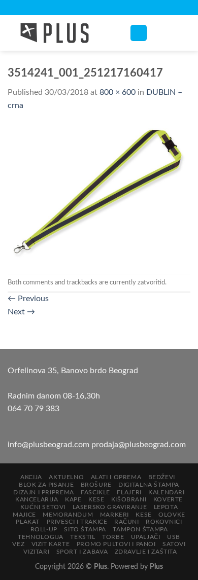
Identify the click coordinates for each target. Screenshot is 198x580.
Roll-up (43, 529)
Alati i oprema (116, 477)
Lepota (166, 507)
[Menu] (138, 33)
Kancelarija (36, 499)
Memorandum (68, 515)
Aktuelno (66, 477)
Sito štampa (85, 529)
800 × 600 (118, 92)
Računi (126, 522)
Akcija (31, 477)
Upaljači (145, 537)
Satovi (174, 544)
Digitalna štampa (148, 485)
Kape (73, 499)
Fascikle (95, 492)
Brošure (96, 485)
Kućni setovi (42, 507)
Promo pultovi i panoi (116, 544)
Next (21, 312)
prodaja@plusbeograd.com (138, 445)
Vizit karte (50, 544)
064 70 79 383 (33, 409)
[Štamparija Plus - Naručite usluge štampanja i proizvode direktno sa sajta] (61, 33)
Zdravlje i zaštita (146, 552)
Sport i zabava (82, 552)
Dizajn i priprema (43, 492)
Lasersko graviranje (110, 507)
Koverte (168, 499)
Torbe (113, 537)
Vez (18, 544)
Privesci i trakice (77, 522)
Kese (96, 499)
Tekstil (82, 537)
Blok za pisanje (46, 485)
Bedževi (161, 477)
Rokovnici (164, 522)
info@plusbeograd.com (49, 445)
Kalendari (166, 492)
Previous (28, 299)
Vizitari (36, 552)
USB (173, 537)
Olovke (171, 515)
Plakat (28, 522)
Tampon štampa (140, 529)
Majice (24, 515)
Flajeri (129, 492)
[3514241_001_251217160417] (99, 193)
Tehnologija (40, 537)
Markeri (114, 515)
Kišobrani (129, 499)
